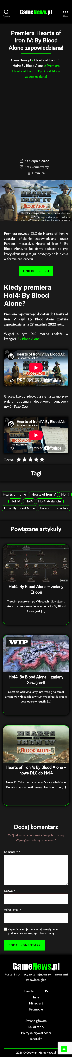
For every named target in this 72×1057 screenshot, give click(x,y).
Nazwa (9, 891)
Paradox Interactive (54, 508)
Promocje (36, 1009)
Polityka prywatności (36, 1033)
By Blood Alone (28, 339)
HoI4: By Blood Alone (28, 66)
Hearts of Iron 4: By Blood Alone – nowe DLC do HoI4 (36, 770)
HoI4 (29, 501)
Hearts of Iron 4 (14, 494)
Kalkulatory (36, 1027)
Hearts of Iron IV (46, 60)
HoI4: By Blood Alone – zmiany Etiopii (36, 589)
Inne (36, 997)
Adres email (13, 910)
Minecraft (36, 1003)
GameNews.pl (21, 60)
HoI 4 (65, 494)
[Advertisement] (36, 118)
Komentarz (12, 852)
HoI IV (15, 501)
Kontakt (36, 1039)
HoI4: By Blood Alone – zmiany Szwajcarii (36, 679)
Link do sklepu (36, 271)
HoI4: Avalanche (49, 501)
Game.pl (36, 11)
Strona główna (36, 1021)
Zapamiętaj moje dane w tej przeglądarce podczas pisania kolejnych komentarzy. (33, 931)
